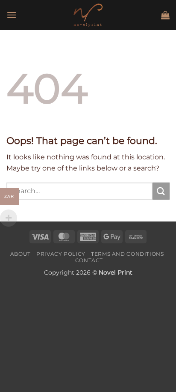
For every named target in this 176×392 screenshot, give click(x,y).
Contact (89, 260)
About (20, 254)
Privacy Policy (60, 254)
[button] (11, 14)
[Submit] (161, 191)
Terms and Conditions (127, 254)
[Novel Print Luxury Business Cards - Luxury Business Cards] (88, 15)
